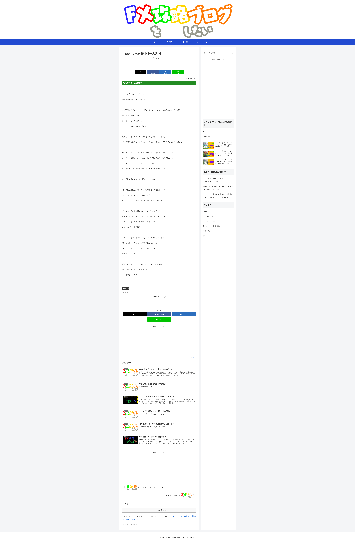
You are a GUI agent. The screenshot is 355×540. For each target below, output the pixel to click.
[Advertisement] (159, 64)
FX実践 (126, 292)
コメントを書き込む (159, 510)
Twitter (205, 132)
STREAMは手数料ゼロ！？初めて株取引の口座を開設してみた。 (218, 188)
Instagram (206, 137)
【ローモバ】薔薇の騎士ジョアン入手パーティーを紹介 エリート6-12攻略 (218, 195)
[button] (231, 53)
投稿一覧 (126, 288)
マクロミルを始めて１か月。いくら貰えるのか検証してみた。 (218, 180)
